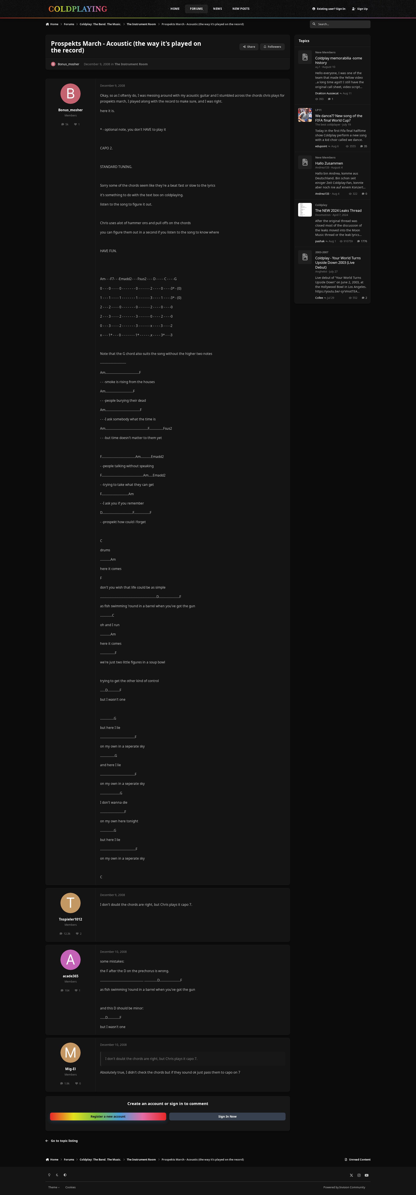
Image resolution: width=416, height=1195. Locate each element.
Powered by (344, 1187)
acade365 (70, 976)
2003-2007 (321, 252)
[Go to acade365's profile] (70, 960)
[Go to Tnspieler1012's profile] (70, 903)
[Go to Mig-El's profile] (70, 1053)
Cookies (70, 1187)
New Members (325, 52)
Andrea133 (322, 167)
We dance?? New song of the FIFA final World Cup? (338, 118)
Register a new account (108, 1116)
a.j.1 (317, 67)
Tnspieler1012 (70, 919)
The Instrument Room (131, 64)
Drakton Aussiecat (327, 93)
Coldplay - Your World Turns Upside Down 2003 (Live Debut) (338, 262)
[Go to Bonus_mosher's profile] (53, 64)
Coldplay (321, 205)
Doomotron (323, 215)
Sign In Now (227, 1116)
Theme (53, 1187)
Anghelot (321, 271)
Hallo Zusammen (329, 163)
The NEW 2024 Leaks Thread (338, 210)
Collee (319, 298)
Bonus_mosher (68, 64)
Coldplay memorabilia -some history (338, 60)
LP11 (318, 110)
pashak (320, 241)
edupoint (321, 146)
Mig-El (70, 1069)
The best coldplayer (327, 124)
